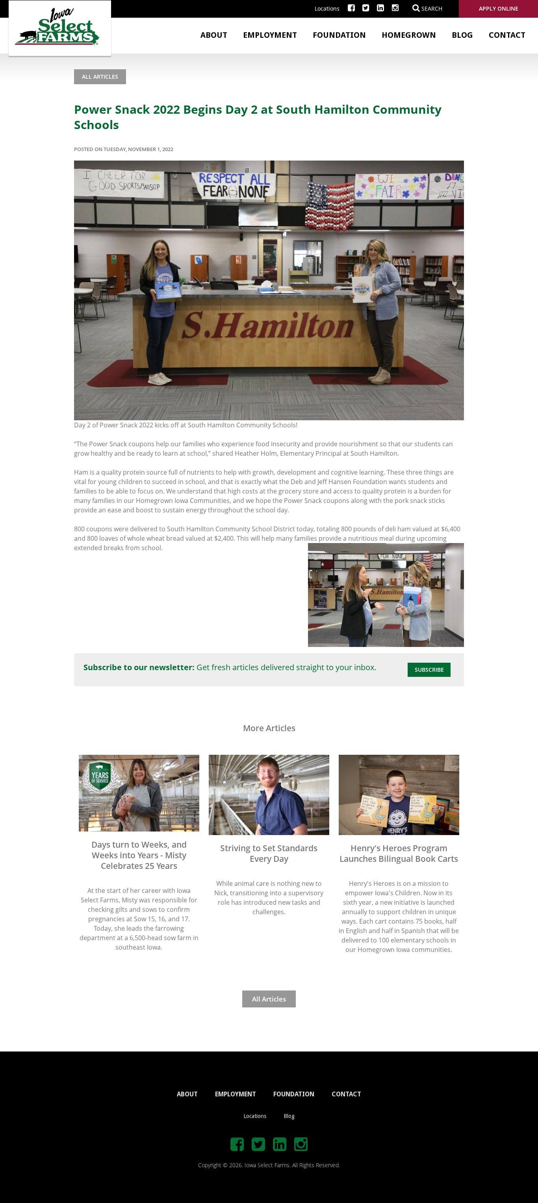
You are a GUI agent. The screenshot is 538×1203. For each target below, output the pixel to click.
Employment (270, 35)
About (213, 35)
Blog (462, 35)
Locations (327, 8)
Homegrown (409, 35)
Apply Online (498, 8)
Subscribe (429, 669)
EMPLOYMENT (235, 1094)
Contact (507, 35)
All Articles (100, 76)
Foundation (339, 35)
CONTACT (346, 1094)
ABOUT (187, 1094)
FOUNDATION (293, 1094)
